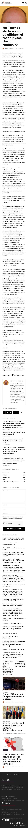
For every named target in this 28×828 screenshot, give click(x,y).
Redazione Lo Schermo (11, 733)
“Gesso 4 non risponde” (18, 649)
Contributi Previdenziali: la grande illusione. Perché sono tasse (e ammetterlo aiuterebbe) (14, 644)
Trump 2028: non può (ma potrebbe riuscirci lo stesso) (14, 696)
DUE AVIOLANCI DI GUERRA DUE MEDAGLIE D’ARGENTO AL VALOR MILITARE (13, 554)
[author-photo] (4, 702)
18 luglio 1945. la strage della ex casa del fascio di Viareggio (14, 538)
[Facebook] (4, 412)
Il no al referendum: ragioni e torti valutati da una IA (13, 600)
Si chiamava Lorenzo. (15, 623)
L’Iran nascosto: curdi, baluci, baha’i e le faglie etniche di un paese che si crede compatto (13, 759)
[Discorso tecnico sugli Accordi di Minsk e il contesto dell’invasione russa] (14, 712)
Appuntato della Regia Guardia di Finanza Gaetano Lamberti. (13, 628)
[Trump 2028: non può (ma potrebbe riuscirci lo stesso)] (14, 683)
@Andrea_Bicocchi (19, 375)
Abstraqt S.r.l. (19, 818)
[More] (21, 412)
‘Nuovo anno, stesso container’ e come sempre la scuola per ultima (20, 664)
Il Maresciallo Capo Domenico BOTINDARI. (12, 543)
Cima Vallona (13, 633)
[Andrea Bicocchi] (3, 48)
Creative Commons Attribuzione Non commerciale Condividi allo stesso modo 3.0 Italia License (12, 812)
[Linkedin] (10, 412)
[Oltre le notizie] (6, 2)
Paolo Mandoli (7, 565)
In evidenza (5, 692)
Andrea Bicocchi (9, 48)
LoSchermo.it (13, 809)
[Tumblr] (17, 412)
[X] (7, 412)
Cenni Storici (6, 721)
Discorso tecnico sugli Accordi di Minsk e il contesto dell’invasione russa (13, 441)
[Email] (14, 412)
